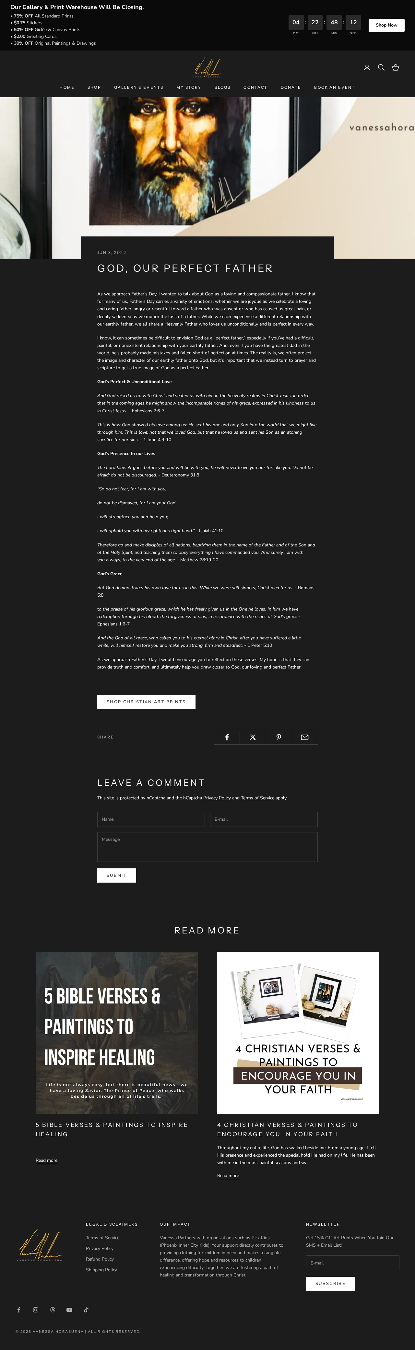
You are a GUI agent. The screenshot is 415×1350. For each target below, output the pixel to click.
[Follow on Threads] (52, 1310)
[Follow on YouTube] (69, 1310)
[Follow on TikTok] (86, 1310)
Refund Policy (100, 1259)
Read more (46, 1160)
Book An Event (334, 87)
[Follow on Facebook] (19, 1310)
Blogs (223, 87)
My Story (188, 87)
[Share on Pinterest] (279, 737)
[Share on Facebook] (227, 737)
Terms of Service (257, 798)
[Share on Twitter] (253, 737)
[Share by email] (305, 737)
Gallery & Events (139, 87)
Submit (117, 875)
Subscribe (330, 1284)
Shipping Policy (101, 1270)
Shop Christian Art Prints (146, 702)
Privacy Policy (217, 798)
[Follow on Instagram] (35, 1310)
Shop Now (386, 25)
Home (67, 87)
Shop (94, 87)
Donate (291, 87)
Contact (255, 87)
